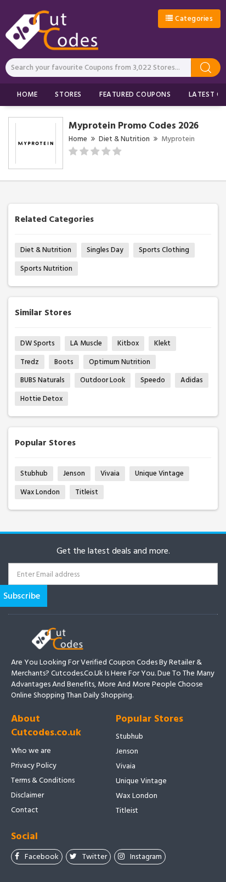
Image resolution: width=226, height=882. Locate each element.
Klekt (162, 343)
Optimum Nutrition (119, 362)
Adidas (191, 380)
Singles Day (105, 250)
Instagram (146, 856)
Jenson (74, 473)
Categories (193, 19)
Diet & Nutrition (124, 139)
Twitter (94, 856)
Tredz (29, 362)
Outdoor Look (102, 380)
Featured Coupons (135, 94)
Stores (68, 94)
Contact (24, 810)
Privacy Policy (33, 765)
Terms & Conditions (43, 780)
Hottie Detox (41, 399)
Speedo (152, 380)
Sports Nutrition (46, 269)
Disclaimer (27, 795)
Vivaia (110, 473)
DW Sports (37, 343)
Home (27, 94)
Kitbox (128, 343)
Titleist (86, 492)
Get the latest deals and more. (113, 551)
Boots (64, 362)
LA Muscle (86, 343)
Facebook (42, 856)
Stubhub (34, 473)
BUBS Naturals (42, 380)
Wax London (40, 492)
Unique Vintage (159, 473)
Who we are (31, 750)
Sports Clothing (164, 250)
